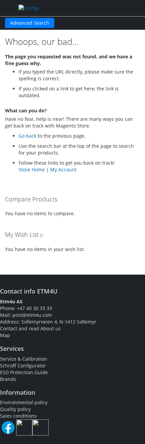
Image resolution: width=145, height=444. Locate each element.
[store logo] (52, 8)
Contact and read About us (30, 328)
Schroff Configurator (23, 365)
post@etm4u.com (32, 315)
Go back (27, 136)
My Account (63, 169)
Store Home (32, 169)
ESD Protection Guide (24, 372)
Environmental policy (24, 402)
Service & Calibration (23, 359)
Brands (8, 379)
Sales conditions (18, 416)
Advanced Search (29, 23)
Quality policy (15, 409)
